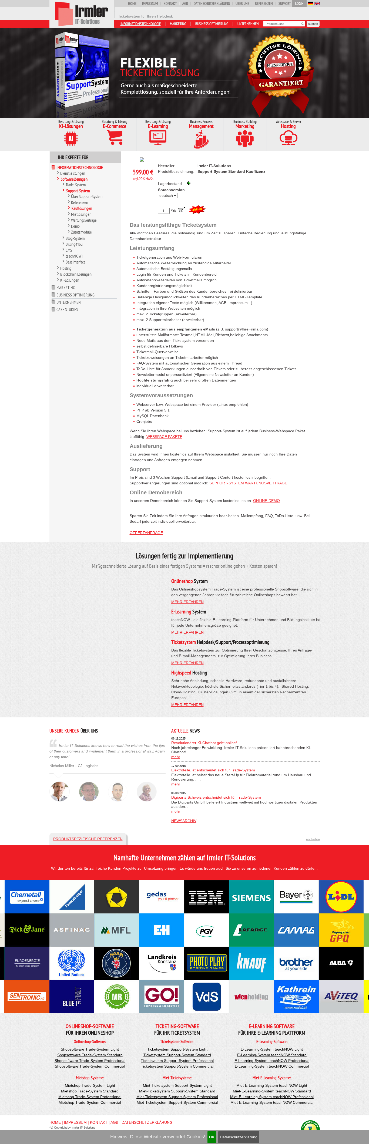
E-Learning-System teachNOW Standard (272, 1055)
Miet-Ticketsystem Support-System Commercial (177, 1102)
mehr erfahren (187, 602)
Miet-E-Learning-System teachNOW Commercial (271, 1102)
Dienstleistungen (72, 173)
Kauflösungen (82, 208)
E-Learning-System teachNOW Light (272, 1049)
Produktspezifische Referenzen (88, 839)
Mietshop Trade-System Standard (90, 1091)
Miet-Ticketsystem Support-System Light (177, 1085)
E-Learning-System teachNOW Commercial (272, 1066)
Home (132, 3)
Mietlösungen (81, 214)
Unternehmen (248, 23)
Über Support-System (86, 196)
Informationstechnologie (140, 23)
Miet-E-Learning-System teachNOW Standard (272, 1091)
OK (211, 1137)
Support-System (78, 190)
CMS (69, 250)
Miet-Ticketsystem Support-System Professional (177, 1097)
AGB (185, 3)
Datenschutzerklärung (238, 1137)
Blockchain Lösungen (76, 274)
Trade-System (76, 184)
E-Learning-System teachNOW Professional (271, 1060)
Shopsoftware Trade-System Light (90, 1049)
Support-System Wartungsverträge (248, 483)
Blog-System (75, 238)
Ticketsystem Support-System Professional (177, 1060)
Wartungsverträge (84, 220)
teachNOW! (74, 256)
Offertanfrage (146, 533)
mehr (175, 757)
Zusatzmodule (81, 232)
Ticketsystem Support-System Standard (177, 1055)
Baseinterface (76, 262)
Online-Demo (266, 500)
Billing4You (74, 244)
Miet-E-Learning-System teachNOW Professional (272, 1097)
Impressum (150, 3)
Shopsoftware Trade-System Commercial (90, 1066)
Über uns (242, 3)
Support (285, 3)
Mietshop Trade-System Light (90, 1085)
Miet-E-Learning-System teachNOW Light (271, 1085)
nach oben (313, 839)
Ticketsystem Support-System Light (177, 1049)
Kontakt (170, 3)
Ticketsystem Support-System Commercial (177, 1066)
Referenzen (264, 3)
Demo (75, 226)
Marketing (178, 23)
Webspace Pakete (164, 436)
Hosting (66, 268)
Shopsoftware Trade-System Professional (90, 1060)
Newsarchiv (183, 821)
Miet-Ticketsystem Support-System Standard (177, 1091)
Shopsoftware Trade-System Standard (90, 1055)
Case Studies (67, 309)
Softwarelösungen (74, 179)
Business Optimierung (211, 23)
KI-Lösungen (69, 280)
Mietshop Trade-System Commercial (90, 1102)
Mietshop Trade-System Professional (89, 1097)
